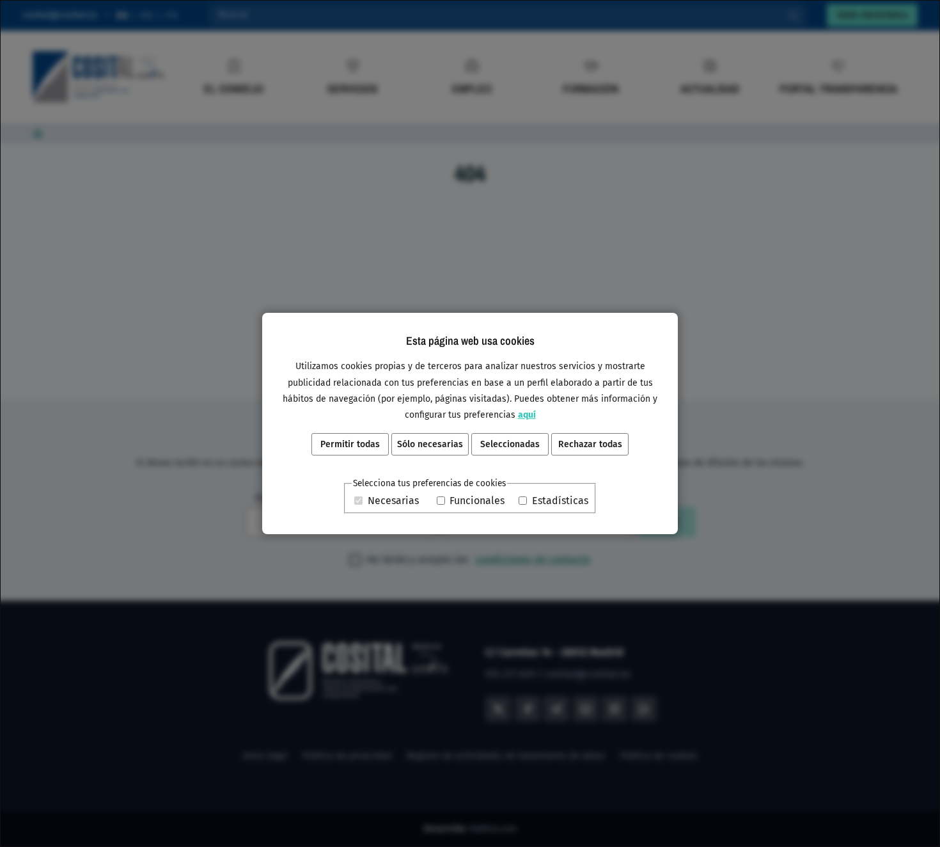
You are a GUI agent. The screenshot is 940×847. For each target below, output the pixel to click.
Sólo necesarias (430, 444)
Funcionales (477, 501)
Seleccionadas (510, 444)
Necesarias (393, 501)
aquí (527, 414)
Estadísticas (560, 501)
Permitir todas (350, 444)
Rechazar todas (590, 444)
